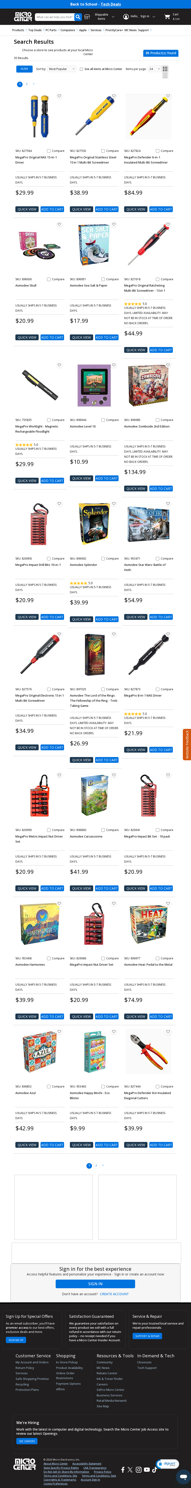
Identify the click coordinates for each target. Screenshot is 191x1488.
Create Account (114, 1294)
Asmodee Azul (25, 1093)
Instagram (138, 1470)
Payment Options (68, 1383)
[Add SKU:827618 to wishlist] (168, 224)
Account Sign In (90, 1479)
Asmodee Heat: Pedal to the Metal (148, 964)
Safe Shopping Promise (32, 1379)
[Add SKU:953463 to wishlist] (113, 1031)
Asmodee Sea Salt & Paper (88, 285)
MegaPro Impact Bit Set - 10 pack (147, 836)
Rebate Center (107, 1373)
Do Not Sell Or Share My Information (66, 1471)
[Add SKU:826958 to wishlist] (59, 503)
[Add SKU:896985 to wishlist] (168, 365)
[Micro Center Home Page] (23, 14)
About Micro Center (56, 1463)
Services (96, 30)
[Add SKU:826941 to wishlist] (168, 775)
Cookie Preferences (56, 1483)
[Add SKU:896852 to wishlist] (59, 1031)
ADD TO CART (52, 209)
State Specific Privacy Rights (61, 1467)
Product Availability (69, 1368)
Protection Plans (27, 1390)
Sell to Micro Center (110, 1390)
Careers (102, 1384)
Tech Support (147, 1368)
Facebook (122, 1470)
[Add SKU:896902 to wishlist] (113, 503)
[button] (167, 1463)
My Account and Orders (32, 1362)
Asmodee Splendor (83, 565)
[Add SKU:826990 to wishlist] (59, 775)
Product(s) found (161, 53)
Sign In (95, 1283)
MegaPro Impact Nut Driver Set (91, 964)
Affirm (60, 1389)
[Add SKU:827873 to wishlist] (168, 634)
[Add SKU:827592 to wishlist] (113, 96)
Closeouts (144, 1362)
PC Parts (51, 30)
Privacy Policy (102, 1471)
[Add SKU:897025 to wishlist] (113, 634)
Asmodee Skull (25, 285)
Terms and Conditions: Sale (99, 1475)
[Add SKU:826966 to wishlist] (113, 903)
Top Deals (35, 30)
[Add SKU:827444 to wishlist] (168, 1031)
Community (105, 1362)
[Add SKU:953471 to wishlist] (168, 503)
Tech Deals (111, 4)
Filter (24, 68)
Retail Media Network (112, 1400)
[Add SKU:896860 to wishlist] (113, 775)
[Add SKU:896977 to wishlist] (168, 903)
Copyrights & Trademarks (60, 1479)
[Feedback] (186, 744)
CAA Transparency (94, 1467)
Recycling (22, 1384)
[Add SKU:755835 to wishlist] (59, 365)
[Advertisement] (54, 1207)
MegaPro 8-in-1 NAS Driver (143, 695)
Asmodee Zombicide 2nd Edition (147, 426)
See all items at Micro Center (103, 69)
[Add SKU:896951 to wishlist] (113, 224)
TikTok (153, 1470)
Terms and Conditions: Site (60, 1475)
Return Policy (25, 1368)
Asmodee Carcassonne (86, 836)
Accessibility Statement (86, 1463)
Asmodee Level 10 (83, 426)
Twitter (131, 1470)
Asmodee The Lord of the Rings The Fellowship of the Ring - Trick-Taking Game (94, 700)
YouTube (146, 1470)
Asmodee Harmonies (30, 964)
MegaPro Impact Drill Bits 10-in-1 (38, 565)
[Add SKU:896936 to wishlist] (59, 224)
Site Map (103, 1406)
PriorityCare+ (114, 30)
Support (143, 30)
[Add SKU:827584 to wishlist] (59, 96)
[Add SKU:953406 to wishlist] (59, 903)
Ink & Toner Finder (110, 1379)
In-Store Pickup (67, 1362)
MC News (131, 30)
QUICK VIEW (27, 209)
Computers (68, 30)
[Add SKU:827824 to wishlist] (168, 96)
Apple (83, 30)
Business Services (110, 1395)
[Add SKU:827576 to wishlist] (59, 634)
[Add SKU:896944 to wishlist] (113, 365)
